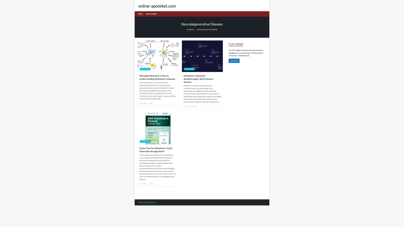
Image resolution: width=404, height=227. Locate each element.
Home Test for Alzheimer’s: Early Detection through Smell (155, 149)
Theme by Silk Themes (147, 202)
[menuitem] (140, 14)
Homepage (190, 29)
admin (150, 103)
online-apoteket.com (157, 6)
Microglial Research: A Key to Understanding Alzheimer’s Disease (157, 77)
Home (140, 14)
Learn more (234, 61)
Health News (151, 14)
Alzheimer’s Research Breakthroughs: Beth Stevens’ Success (199, 78)
